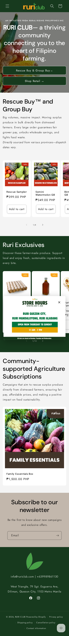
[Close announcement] (59, 302)
